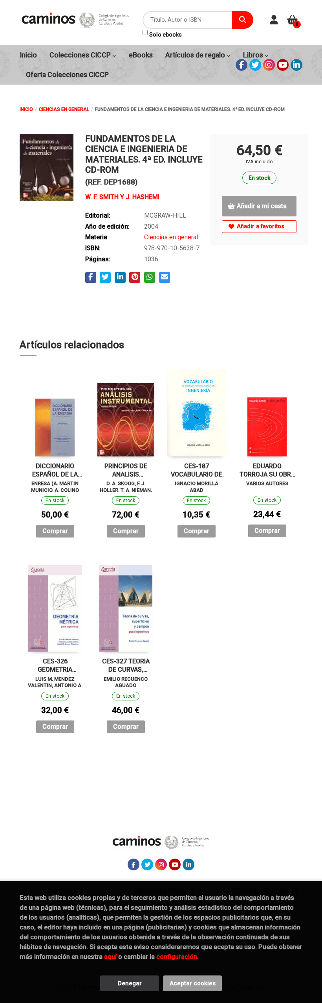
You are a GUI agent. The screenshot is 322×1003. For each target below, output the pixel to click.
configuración (176, 957)
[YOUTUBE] (283, 65)
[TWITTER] (255, 65)
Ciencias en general (64, 109)
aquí (110, 957)
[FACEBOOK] (241, 65)
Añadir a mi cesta (262, 206)
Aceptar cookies (193, 983)
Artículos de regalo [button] (196, 55)
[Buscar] (242, 20)
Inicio (26, 109)
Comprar (55, 531)
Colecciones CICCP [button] (80, 55)
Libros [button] (254, 55)
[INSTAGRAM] (269, 65)
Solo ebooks (165, 34)
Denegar (130, 983)
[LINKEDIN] (296, 65)
